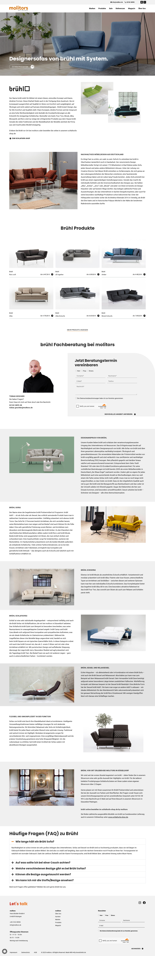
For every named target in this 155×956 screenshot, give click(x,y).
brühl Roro (108, 693)
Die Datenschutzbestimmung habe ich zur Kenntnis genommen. (119, 931)
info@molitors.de (15, 925)
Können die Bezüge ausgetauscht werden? (43, 874)
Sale (111, 8)
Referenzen (120, 8)
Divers (91, 371)
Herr (78, 371)
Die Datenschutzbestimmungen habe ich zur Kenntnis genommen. (100, 398)
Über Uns (142, 8)
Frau (84, 371)
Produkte (102, 8)
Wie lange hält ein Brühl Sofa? (35, 841)
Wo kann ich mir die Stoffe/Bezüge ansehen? (45, 880)
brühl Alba (105, 578)
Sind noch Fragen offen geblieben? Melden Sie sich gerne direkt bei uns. (37, 887)
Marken (92, 8)
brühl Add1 (97, 687)
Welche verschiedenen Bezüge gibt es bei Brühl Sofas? (51, 868)
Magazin (131, 8)
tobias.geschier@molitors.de (21, 408)
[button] (77, 841)
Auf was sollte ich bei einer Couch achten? (43, 862)
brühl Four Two (90, 590)
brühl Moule (94, 575)
